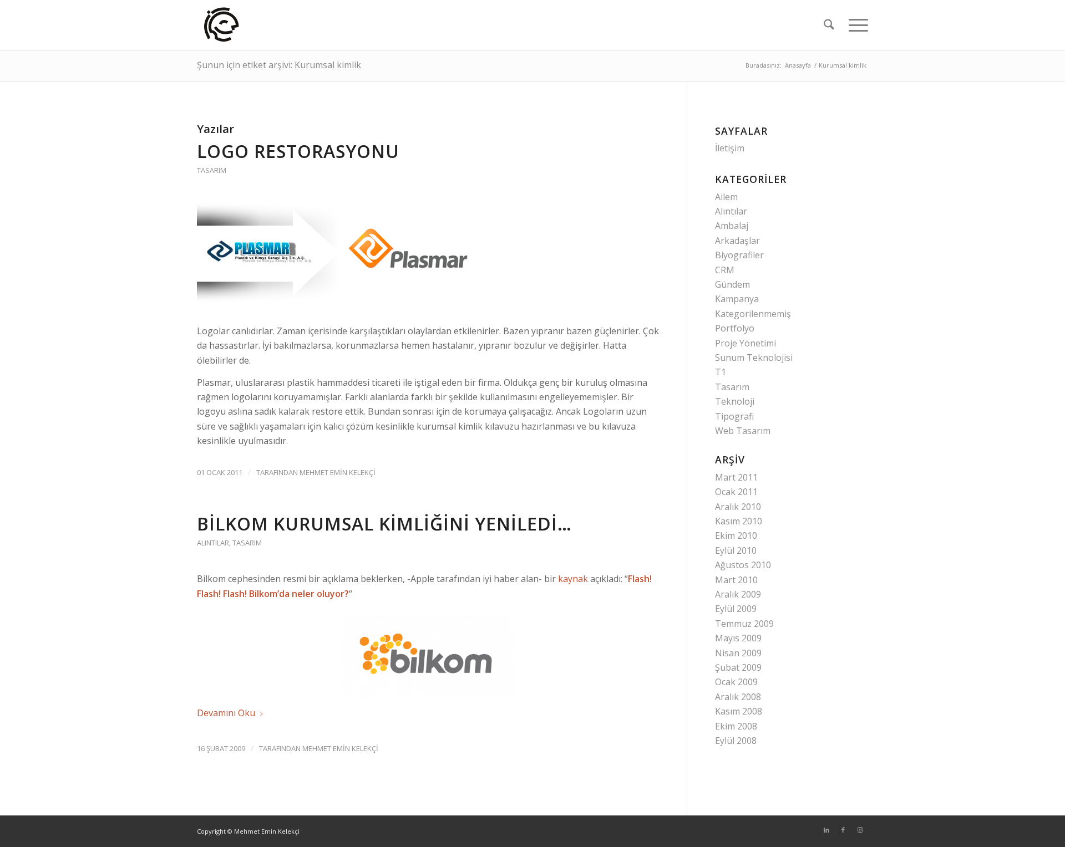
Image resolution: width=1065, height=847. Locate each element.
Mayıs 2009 (738, 638)
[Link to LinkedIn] (826, 830)
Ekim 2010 (736, 535)
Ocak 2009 (736, 682)
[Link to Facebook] (843, 830)
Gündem (732, 284)
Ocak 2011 (736, 492)
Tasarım (211, 170)
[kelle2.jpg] (222, 25)
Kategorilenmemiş (753, 314)
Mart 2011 (736, 477)
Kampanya (737, 299)
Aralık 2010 (738, 507)
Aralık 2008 (738, 697)
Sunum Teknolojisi (754, 357)
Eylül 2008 (736, 740)
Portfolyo (734, 328)
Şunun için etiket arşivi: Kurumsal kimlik (279, 65)
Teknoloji (734, 401)
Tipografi (734, 416)
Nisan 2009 (738, 653)
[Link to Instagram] (859, 830)
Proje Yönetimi (745, 343)
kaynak (573, 579)
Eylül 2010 (736, 550)
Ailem (726, 197)
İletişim (729, 148)
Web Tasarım (742, 431)
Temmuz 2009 (744, 624)
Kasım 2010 (738, 521)
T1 (720, 372)
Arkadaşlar (737, 240)
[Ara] (828, 25)
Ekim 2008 (736, 726)
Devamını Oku (226, 713)
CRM (724, 270)
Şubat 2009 (738, 667)
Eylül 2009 (736, 609)
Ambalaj (731, 226)
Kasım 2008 (738, 711)
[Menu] (854, 25)
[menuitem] (828, 25)
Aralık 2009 (738, 594)
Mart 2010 (736, 580)
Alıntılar (213, 543)
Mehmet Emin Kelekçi (338, 472)
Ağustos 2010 (743, 565)
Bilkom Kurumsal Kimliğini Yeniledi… (384, 523)
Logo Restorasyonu (298, 151)
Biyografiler (739, 255)
